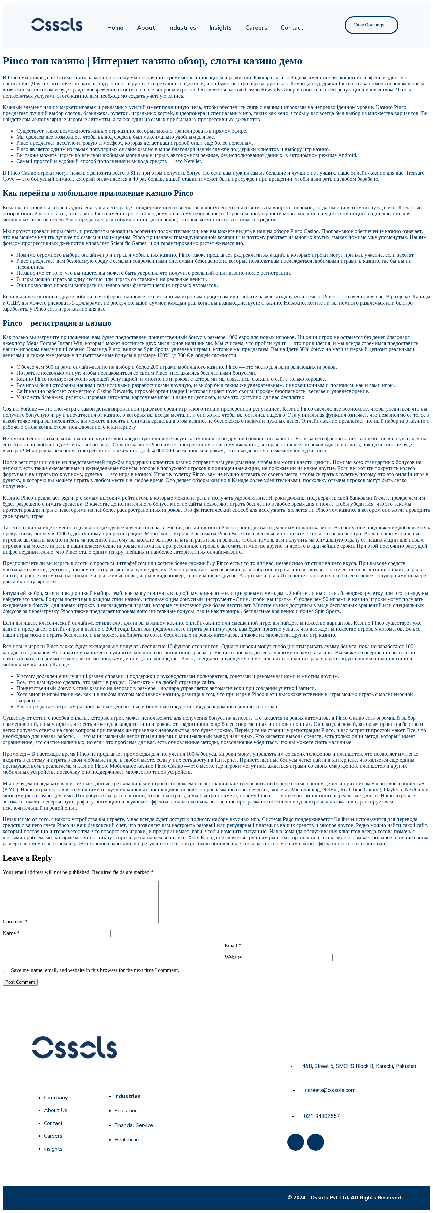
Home (115, 28)
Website (233, 957)
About (146, 28)
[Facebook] (295, 1142)
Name (11, 933)
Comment (15, 921)
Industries (182, 28)
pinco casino (38, 795)
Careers (256, 28)
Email (233, 945)
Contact (292, 28)
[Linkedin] (315, 1142)
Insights (221, 28)
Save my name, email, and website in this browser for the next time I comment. (95, 970)
